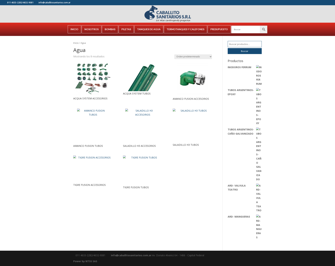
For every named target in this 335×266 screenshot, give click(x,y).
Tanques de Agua (149, 29)
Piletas (126, 29)
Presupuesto (219, 29)
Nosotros (91, 29)
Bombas (110, 29)
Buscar (244, 51)
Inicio (74, 29)
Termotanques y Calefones (185, 29)
